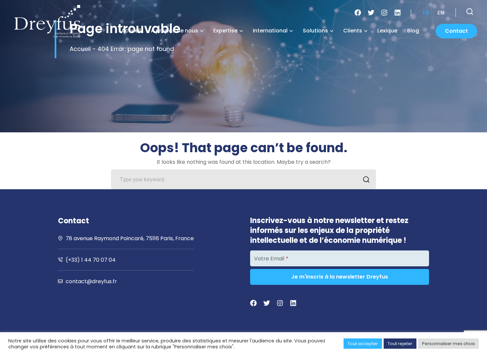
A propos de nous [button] (174, 30)
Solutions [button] (315, 30)
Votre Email (271, 258)
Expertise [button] (225, 30)
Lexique (387, 30)
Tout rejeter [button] (400, 343)
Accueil (131, 30)
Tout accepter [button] (363, 343)
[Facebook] (357, 12)
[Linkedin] (397, 12)
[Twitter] (371, 12)
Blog (413, 30)
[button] (470, 12)
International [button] (270, 30)
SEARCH (366, 179)
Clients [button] (352, 30)
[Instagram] (384, 12)
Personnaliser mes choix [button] (448, 343)
